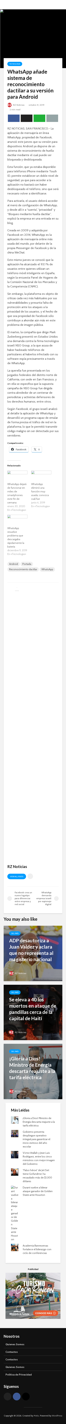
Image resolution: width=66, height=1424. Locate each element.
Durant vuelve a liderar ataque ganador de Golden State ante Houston (38, 1191)
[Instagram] (26, 1396)
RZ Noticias (18, 104)
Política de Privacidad (19, 1374)
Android (13, 564)
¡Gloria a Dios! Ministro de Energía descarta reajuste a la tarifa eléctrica (39, 1121)
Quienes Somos (15, 1344)
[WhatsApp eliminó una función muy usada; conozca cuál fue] (41, 476)
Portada (26, 564)
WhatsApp (47, 569)
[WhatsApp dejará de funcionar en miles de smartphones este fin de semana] (17, 476)
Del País (15, 933)
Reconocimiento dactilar (23, 569)
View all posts (16, 876)
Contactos (12, 1352)
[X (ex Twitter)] (7, 1396)
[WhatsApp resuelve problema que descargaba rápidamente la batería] (17, 520)
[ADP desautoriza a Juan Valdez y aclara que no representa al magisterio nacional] (33, 953)
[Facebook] (17, 1396)
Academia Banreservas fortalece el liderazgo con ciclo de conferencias (37, 1249)
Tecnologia (14, 64)
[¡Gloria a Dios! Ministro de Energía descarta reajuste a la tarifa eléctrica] (33, 1071)
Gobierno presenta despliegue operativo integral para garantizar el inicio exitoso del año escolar (36, 1139)
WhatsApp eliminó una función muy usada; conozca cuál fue (40, 491)
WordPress (57, 1415)
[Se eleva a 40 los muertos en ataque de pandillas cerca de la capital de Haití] (33, 1012)
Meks (36, 1415)
